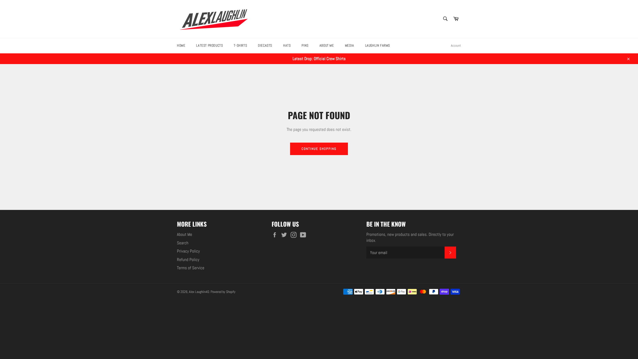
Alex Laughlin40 (199, 292)
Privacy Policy (188, 251)
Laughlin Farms (377, 45)
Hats (287, 45)
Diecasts (265, 45)
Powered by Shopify (223, 292)
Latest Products (209, 45)
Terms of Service (190, 267)
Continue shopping (319, 149)
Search (182, 243)
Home (181, 45)
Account (456, 45)
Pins (305, 45)
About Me (326, 45)
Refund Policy (188, 259)
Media (349, 45)
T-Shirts (240, 45)
